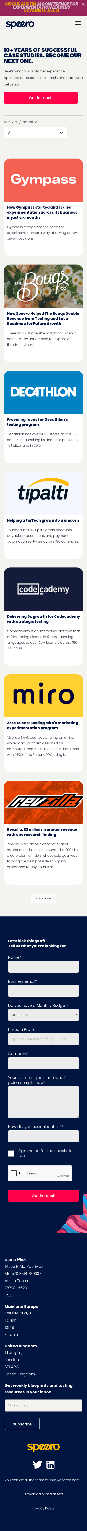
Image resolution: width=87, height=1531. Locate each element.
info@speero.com (65, 1480)
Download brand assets (43, 1494)
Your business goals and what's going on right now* (38, 1080)
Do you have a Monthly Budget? (38, 1005)
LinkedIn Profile (21, 1029)
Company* (18, 1053)
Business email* (22, 981)
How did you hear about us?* (35, 1126)
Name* (14, 957)
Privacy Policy (44, 1508)
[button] (35, 132)
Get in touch (41, 97)
